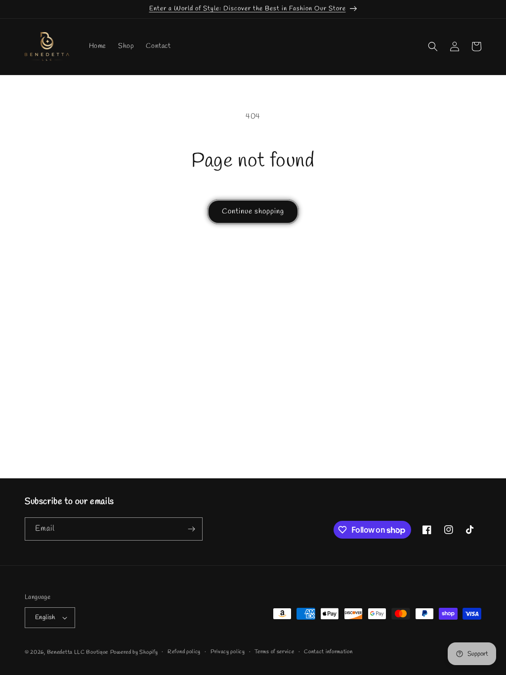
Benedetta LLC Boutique (77, 652)
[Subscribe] (191, 529)
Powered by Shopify (134, 652)
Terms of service (274, 651)
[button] (433, 46)
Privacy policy (228, 651)
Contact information (328, 651)
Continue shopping (253, 211)
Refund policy (184, 651)
